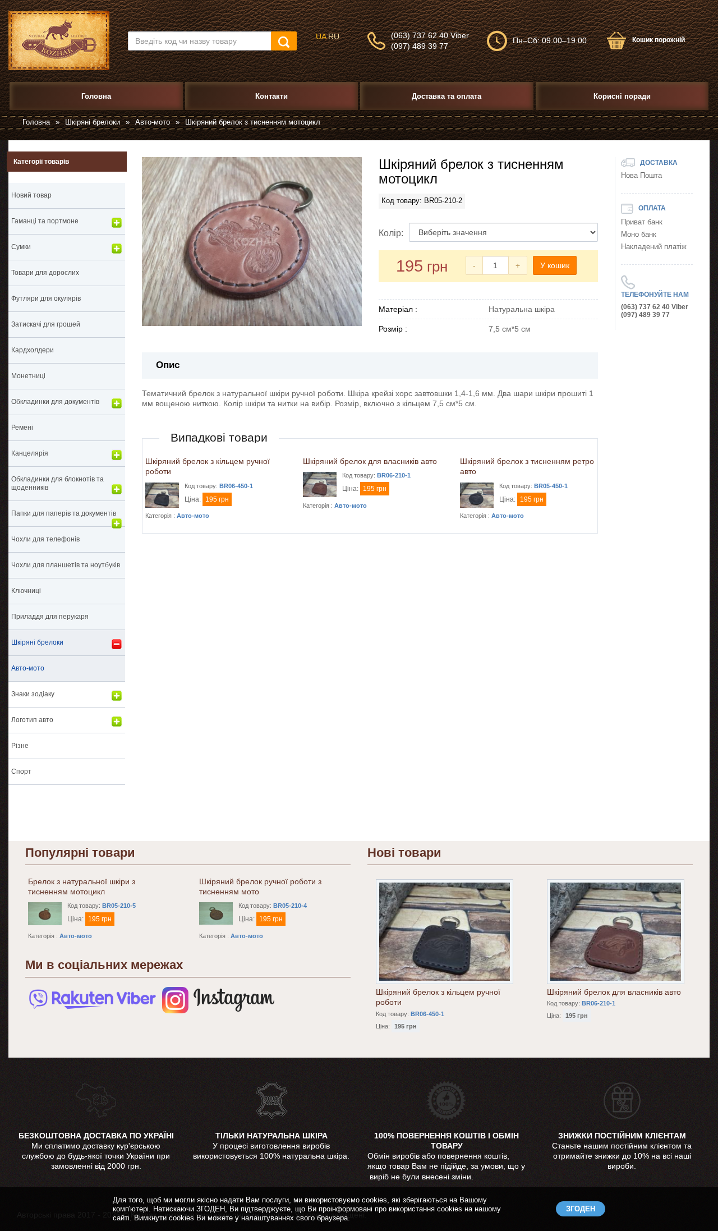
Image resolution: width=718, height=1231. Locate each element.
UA (321, 36)
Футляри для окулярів (46, 298)
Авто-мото (152, 122)
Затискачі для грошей (45, 324)
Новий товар (31, 195)
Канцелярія (29, 453)
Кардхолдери (32, 350)
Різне (20, 746)
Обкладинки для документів (55, 402)
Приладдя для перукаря (50, 617)
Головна (36, 122)
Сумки (21, 247)
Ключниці (26, 591)
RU (333, 36)
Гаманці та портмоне (45, 221)
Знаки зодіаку (32, 694)
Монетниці (28, 376)
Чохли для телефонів (45, 539)
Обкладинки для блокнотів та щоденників (57, 483)
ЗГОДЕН (580, 1209)
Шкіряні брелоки (92, 122)
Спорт (21, 771)
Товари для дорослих (45, 273)
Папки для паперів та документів (63, 513)
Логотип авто (32, 720)
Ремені (22, 427)
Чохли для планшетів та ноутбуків (65, 565)
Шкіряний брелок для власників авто (370, 461)
